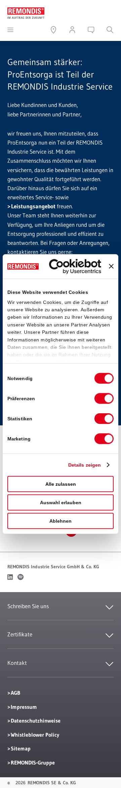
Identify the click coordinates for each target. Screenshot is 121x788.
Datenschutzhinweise (36, 720)
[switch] (104, 398)
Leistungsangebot (33, 206)
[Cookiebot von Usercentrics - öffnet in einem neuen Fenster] (75, 266)
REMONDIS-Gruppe (33, 762)
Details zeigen (84, 465)
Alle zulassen (60, 484)
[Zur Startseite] (25, 11)
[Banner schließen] (111, 266)
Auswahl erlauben (60, 502)
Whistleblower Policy (35, 734)
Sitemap (21, 748)
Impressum (24, 706)
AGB (15, 692)
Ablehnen (60, 521)
